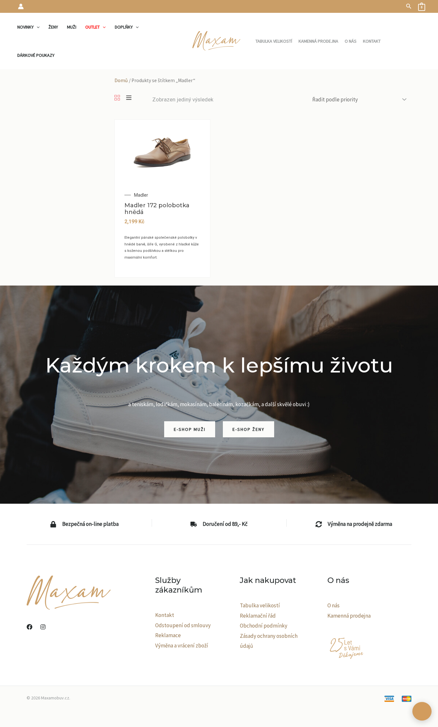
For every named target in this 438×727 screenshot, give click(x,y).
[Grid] (117, 98)
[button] (409, 6)
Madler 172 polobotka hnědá (157, 209)
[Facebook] (29, 627)
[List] (128, 98)
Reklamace (168, 635)
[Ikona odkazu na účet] (21, 6)
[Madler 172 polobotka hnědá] (162, 151)
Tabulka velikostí (260, 605)
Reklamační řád (258, 615)
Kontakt (164, 615)
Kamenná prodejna (349, 615)
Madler (141, 195)
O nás (333, 605)
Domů (121, 80)
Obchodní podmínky (263, 625)
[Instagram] (43, 627)
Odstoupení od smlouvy (183, 625)
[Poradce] (422, 711)
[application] (36, 27)
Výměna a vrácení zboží (181, 645)
